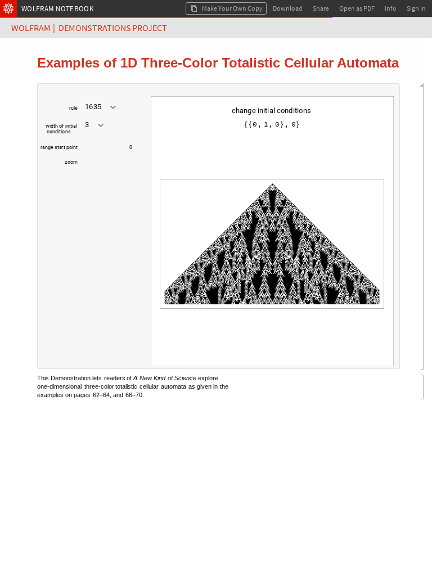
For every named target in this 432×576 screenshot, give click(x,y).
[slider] (100, 153)
